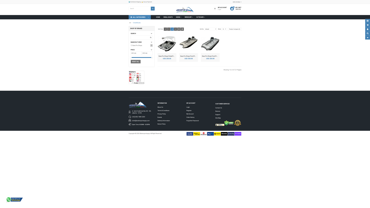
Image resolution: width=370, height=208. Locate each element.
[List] (178, 29)
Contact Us (218, 108)
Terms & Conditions (163, 110)
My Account (190, 114)
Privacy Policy (162, 114)
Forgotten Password (192, 120)
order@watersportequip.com (141, 120)
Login (188, 107)
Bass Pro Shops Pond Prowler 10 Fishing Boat (194, 56)
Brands (160, 117)
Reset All (135, 61)
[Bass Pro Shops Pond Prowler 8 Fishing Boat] (210, 43)
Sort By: (202, 29)
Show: (219, 29)
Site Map (218, 118)
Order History (190, 117)
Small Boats (137, 22)
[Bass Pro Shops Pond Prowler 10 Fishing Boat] (188, 43)
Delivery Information (164, 120)
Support (217, 114)
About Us (160, 107)
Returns (217, 111)
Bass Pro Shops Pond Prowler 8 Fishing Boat (215, 56)
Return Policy (162, 124)
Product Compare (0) (234, 29)
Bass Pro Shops (137, 45)
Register (189, 110)
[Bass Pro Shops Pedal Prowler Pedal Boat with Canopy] (167, 43)
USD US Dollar (237, 2)
